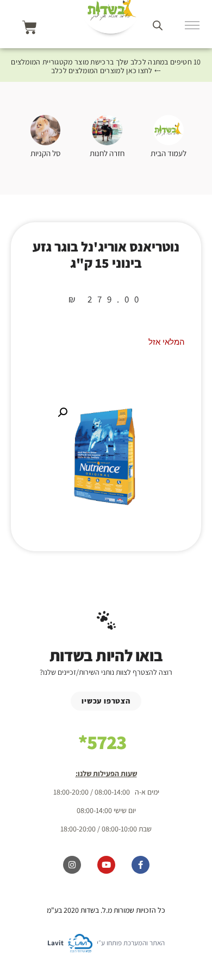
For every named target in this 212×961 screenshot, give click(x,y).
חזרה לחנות (107, 153)
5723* (102, 741)
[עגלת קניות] (29, 27)
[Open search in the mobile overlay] (157, 25)
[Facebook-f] (140, 865)
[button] (62, 412)
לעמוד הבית (168, 153)
